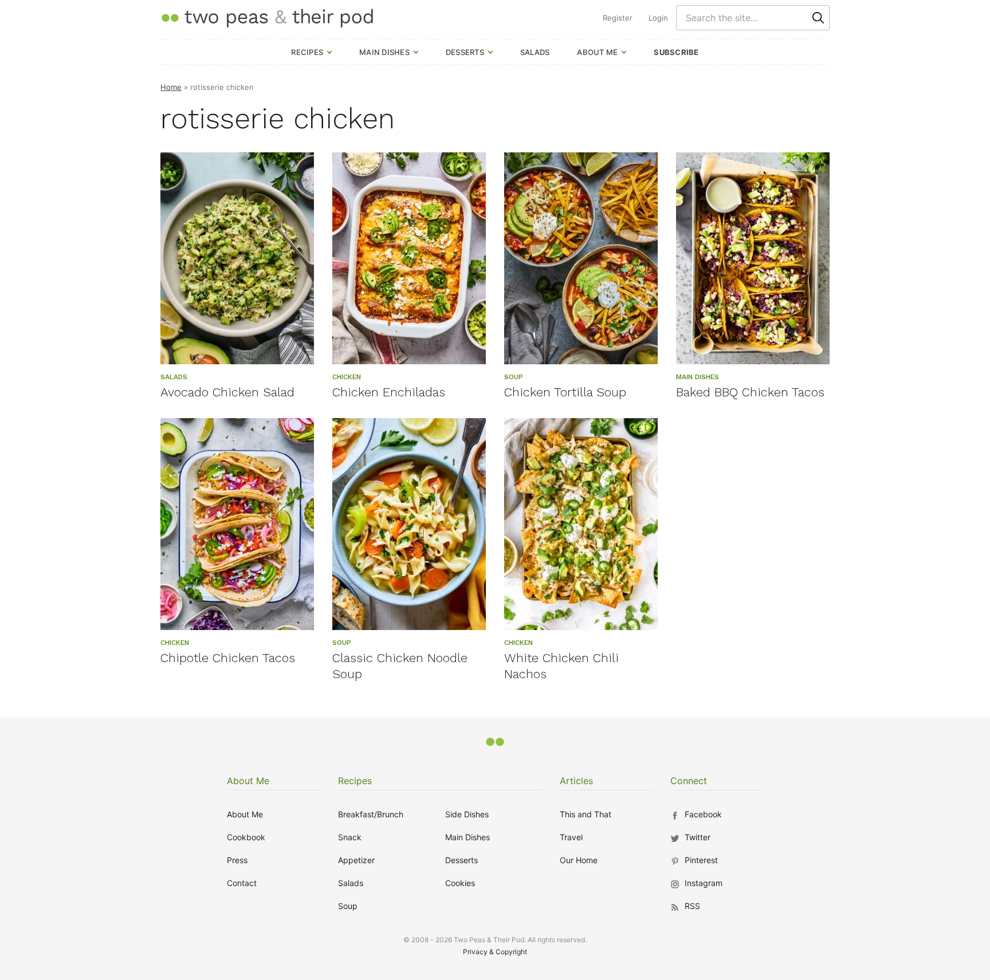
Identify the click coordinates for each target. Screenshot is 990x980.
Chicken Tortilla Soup (565, 392)
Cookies (460, 883)
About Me (597, 52)
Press (237, 860)
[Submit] (818, 18)
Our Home (579, 860)
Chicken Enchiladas (388, 392)
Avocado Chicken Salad (227, 392)
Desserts (465, 52)
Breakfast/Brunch (370, 814)
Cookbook (246, 837)
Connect (688, 780)
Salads (535, 52)
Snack (350, 837)
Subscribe (676, 52)
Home (171, 87)
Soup (348, 906)
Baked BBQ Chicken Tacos (750, 392)
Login (658, 17)
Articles (576, 780)
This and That (585, 814)
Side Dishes (467, 814)
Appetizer (356, 860)
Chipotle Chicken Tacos (227, 658)
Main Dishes (384, 52)
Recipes (307, 52)
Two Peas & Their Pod (267, 17)
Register (617, 17)
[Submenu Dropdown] (329, 52)
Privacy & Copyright (495, 951)
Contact (242, 883)
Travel (571, 837)
